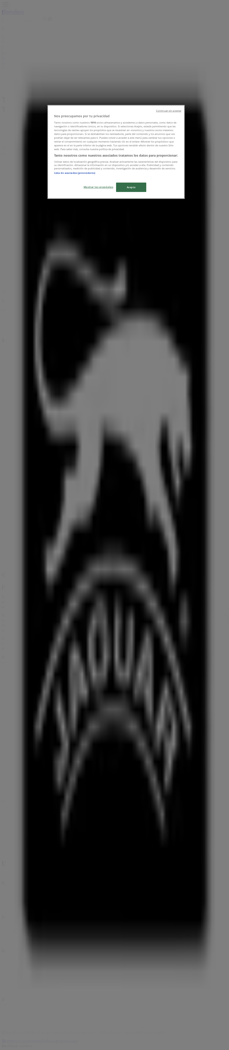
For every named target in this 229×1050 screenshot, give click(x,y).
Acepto (131, 187)
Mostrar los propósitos (98, 187)
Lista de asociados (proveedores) (74, 173)
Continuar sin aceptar (168, 110)
